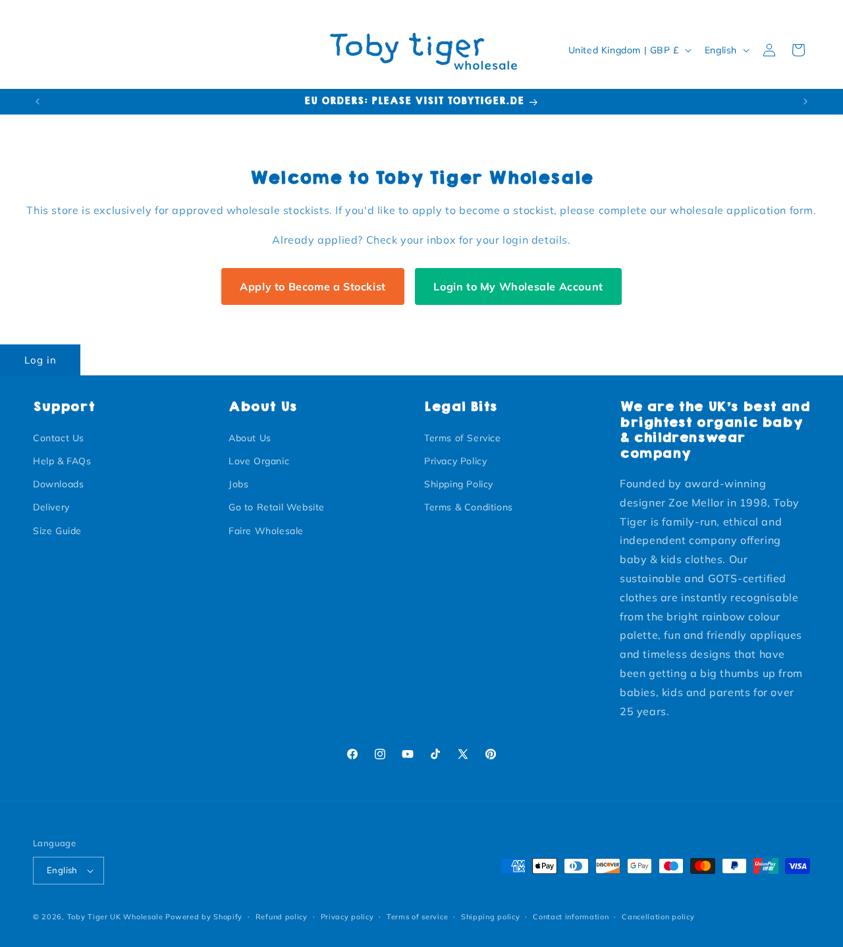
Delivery (51, 507)
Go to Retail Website (277, 507)
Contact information (571, 916)
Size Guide (57, 531)
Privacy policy (347, 916)
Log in (40, 360)
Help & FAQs (62, 461)
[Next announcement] (805, 101)
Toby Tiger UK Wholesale (115, 916)
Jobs (238, 484)
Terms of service (417, 916)
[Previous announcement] (37, 101)
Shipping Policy (458, 484)
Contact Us (58, 438)
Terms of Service (462, 438)
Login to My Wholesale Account (518, 286)
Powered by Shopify (203, 916)
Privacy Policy (455, 461)
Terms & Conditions (468, 507)
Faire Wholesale (266, 531)
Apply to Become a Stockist (313, 286)
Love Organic (259, 461)
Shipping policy (490, 916)
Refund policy (282, 916)
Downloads (58, 484)
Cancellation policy (658, 916)
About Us (250, 438)
